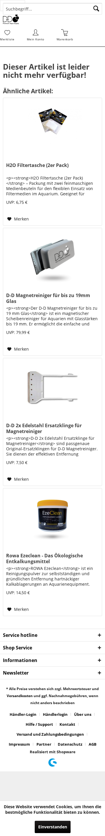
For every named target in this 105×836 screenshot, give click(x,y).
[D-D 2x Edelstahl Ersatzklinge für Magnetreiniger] (52, 387)
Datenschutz (70, 744)
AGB (93, 744)
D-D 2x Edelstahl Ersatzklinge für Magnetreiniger (44, 428)
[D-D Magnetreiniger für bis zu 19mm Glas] (52, 257)
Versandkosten (20, 695)
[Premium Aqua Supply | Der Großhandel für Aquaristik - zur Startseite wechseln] (11, 19)
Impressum (19, 744)
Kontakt (67, 724)
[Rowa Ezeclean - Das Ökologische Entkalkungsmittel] (52, 517)
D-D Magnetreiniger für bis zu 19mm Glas (48, 298)
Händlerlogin (55, 714)
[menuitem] (16, 5)
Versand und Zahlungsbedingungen (50, 734)
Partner (43, 744)
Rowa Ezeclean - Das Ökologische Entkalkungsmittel (44, 558)
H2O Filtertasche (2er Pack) (37, 165)
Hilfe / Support (39, 724)
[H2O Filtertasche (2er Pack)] (52, 127)
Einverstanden (52, 827)
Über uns (82, 714)
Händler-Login (23, 714)
